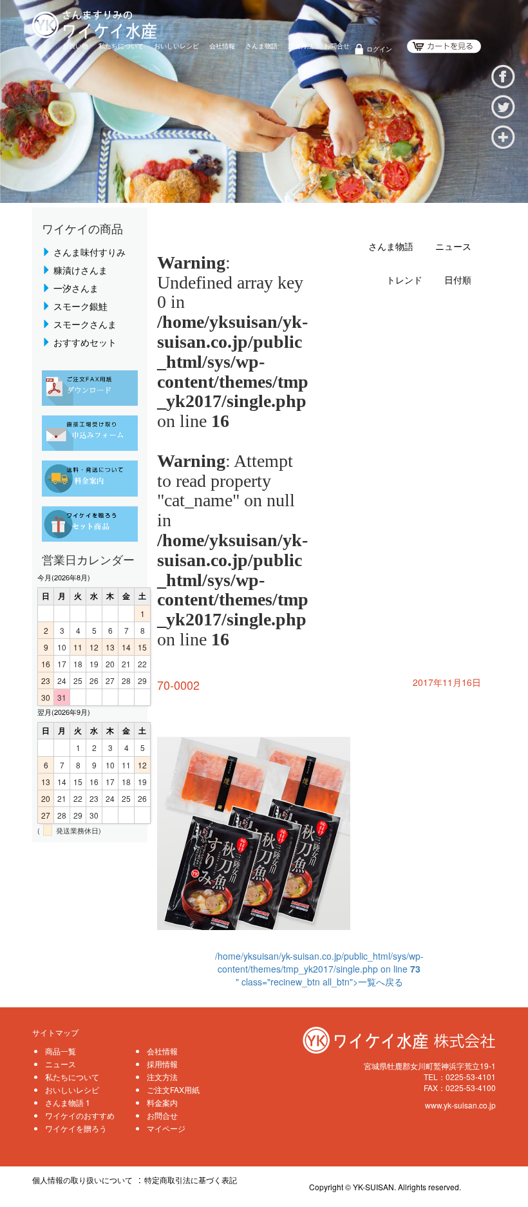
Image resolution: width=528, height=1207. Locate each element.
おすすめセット (85, 342)
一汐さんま (76, 287)
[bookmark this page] (503, 135)
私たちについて (121, 45)
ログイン (379, 48)
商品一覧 (60, 1050)
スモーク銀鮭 (80, 305)
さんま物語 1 (67, 1102)
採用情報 (162, 1063)
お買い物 (75, 45)
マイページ (166, 1128)
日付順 (457, 280)
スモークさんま (85, 324)
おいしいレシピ (176, 45)
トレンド (404, 280)
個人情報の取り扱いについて (82, 1179)
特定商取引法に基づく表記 (190, 1179)
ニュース (453, 247)
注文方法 (301, 45)
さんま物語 (261, 45)
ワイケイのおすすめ (80, 1115)
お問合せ (337, 45)
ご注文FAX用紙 (173, 1089)
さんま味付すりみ (89, 251)
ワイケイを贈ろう (76, 1128)
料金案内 (162, 1102)
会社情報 (222, 45)
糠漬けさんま (80, 269)
